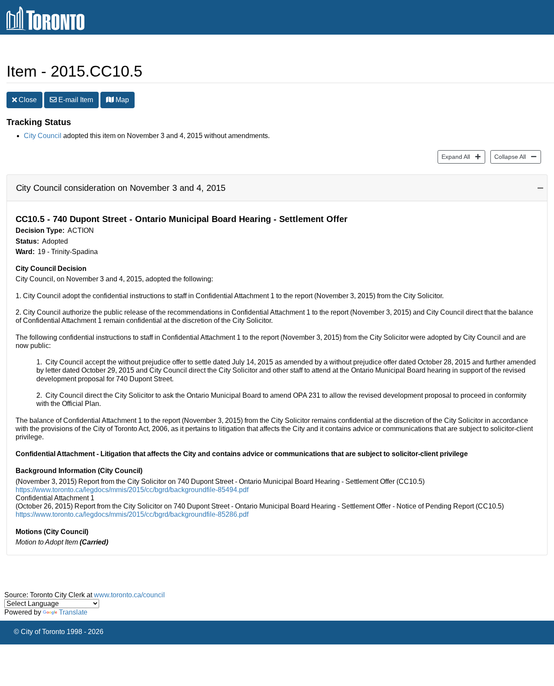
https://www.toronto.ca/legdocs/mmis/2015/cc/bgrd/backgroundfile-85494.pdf (132, 489)
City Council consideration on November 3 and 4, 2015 (120, 188)
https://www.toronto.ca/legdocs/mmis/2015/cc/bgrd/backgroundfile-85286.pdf (132, 514)
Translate (73, 612)
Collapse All (508, 156)
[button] (110, 99)
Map (121, 99)
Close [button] (27, 99)
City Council (42, 135)
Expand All (454, 156)
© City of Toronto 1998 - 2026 (58, 631)
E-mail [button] (75, 99)
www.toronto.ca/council (129, 595)
